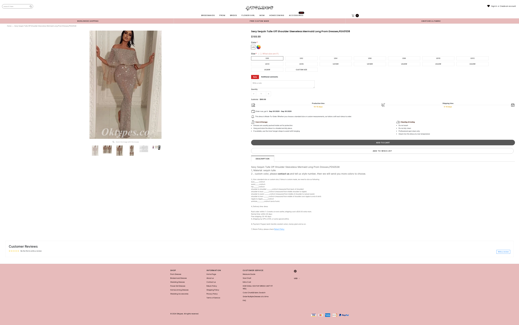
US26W (267, 70)
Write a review (503, 252)
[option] (88, 21)
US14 (267, 64)
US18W (370, 64)
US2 (301, 58)
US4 (335, 58)
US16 (301, 64)
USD (295, 278)
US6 (370, 58)
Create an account (508, 6)
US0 (267, 58)
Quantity (254, 89)
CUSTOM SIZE (301, 70)
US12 (472, 58)
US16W (336, 64)
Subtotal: (255, 99)
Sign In (494, 6)
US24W (472, 64)
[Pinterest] (295, 271)
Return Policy (279, 229)
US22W (438, 64)
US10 (438, 58)
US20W (404, 64)
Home (9, 26)
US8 (404, 58)
